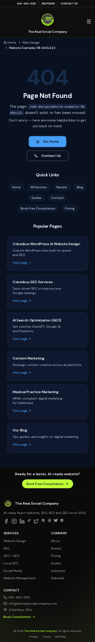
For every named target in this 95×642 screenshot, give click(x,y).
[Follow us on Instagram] (14, 521)
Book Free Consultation (38, 208)
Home (12, 42)
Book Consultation (17, 617)
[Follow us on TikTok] (29, 521)
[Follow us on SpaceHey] (43, 521)
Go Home (51, 141)
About (55, 541)
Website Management (20, 578)
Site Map (60, 636)
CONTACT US (69, 3)
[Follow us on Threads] (49, 521)
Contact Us (51, 155)
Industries (58, 571)
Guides (36, 198)
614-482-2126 (26, 3)
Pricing (69, 208)
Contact (57, 198)
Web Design (31, 42)
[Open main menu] (89, 21)
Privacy (33, 636)
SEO (7, 548)
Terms (47, 636)
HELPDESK (48, 3)
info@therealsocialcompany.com (26, 603)
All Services (38, 187)
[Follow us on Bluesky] (55, 521)
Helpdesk (57, 578)
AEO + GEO (12, 556)
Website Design (15, 541)
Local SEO (11, 563)
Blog (80, 187)
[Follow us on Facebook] (6, 521)
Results (62, 187)
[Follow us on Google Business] (62, 521)
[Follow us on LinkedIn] (22, 521)
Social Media (13, 571)
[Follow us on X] (36, 521)
